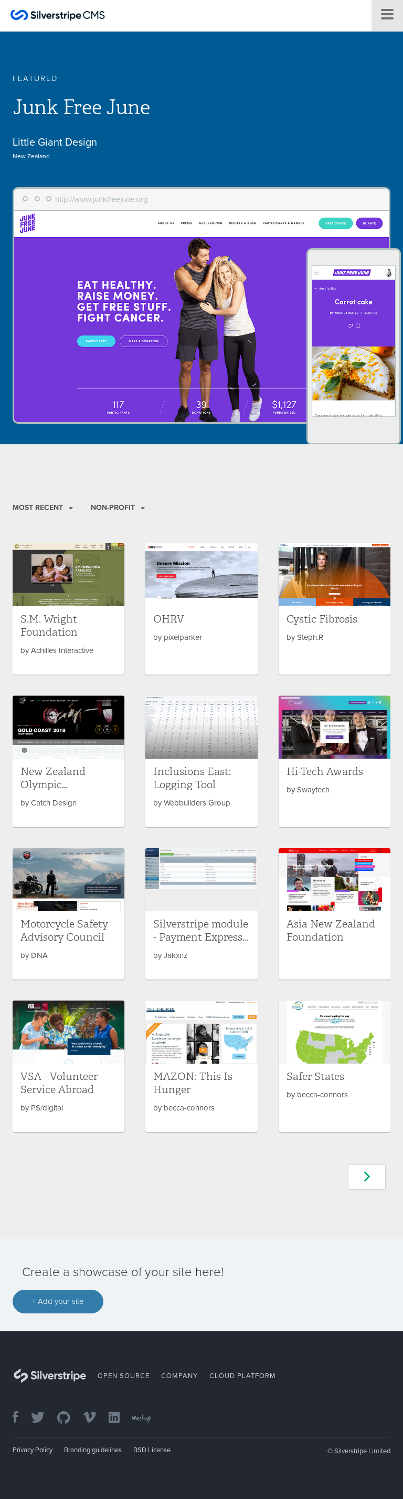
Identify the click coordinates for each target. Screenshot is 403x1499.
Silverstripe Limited (362, 1451)
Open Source (124, 1376)
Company (179, 1376)
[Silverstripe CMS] (57, 16)
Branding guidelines (93, 1450)
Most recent (39, 507)
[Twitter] (43, 1418)
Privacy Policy (32, 1450)
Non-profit (114, 507)
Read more (68, 609)
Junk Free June (81, 107)
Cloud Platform (242, 1376)
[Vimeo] (95, 1418)
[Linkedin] (119, 1418)
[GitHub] (69, 1418)
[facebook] (21, 1418)
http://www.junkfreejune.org (101, 199)
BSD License (152, 1450)
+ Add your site (58, 1301)
